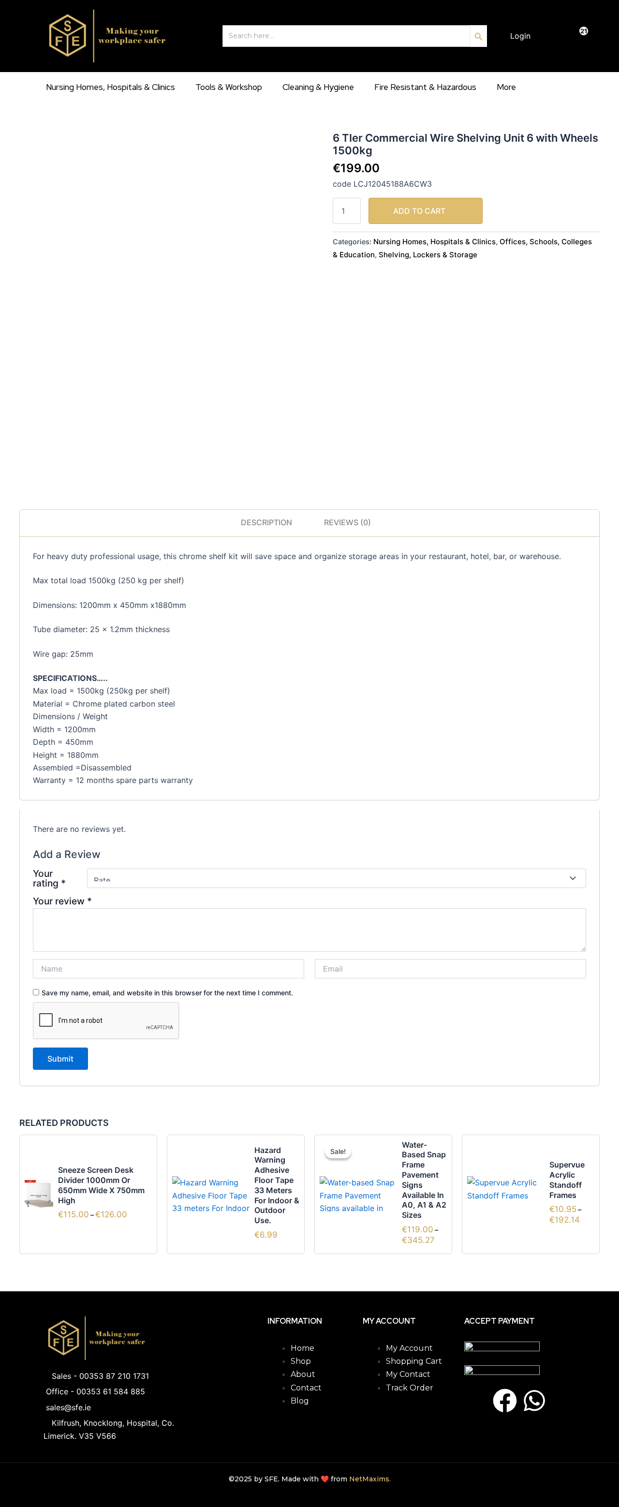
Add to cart (419, 211)
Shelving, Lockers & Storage (428, 254)
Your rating (49, 878)
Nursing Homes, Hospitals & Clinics (110, 87)
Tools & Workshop (228, 87)
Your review (62, 901)
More (506, 87)
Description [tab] (266, 522)
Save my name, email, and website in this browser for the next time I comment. (167, 993)
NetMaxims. (370, 1479)
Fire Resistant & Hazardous (425, 87)
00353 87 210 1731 (114, 1376)
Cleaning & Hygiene (318, 87)
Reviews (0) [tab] (347, 522)
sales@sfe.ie (68, 1407)
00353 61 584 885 (110, 1391)
